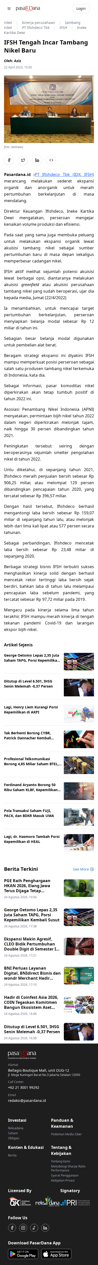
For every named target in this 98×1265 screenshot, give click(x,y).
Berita (12, 1155)
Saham (13, 1133)
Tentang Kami (60, 1161)
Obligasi (13, 1138)
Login (81, 8)
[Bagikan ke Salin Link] (51, 160)
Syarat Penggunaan (64, 1175)
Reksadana (15, 1128)
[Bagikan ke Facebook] (9, 160)
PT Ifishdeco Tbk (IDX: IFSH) (64, 174)
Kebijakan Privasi (63, 1180)
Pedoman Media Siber (66, 1134)
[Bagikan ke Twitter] (23, 160)
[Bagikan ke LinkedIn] (37, 160)
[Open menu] (9, 8)
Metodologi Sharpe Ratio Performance (68, 1168)
